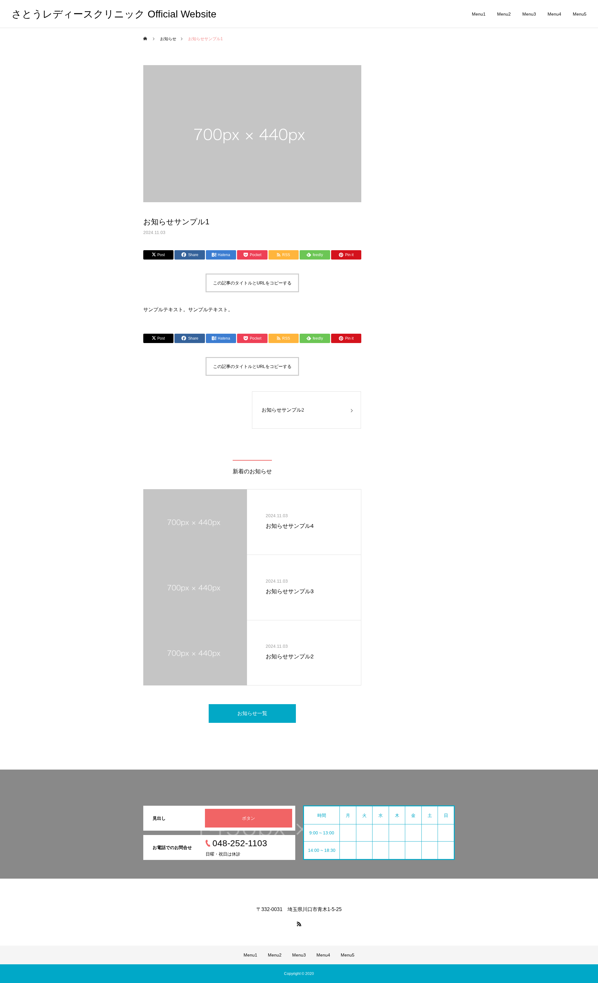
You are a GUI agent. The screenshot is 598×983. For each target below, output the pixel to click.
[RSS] (299, 924)
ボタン (248, 818)
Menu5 (579, 14)
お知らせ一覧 (252, 713)
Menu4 (554, 14)
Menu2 (504, 14)
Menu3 (529, 14)
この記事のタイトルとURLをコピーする (252, 282)
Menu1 (479, 14)
